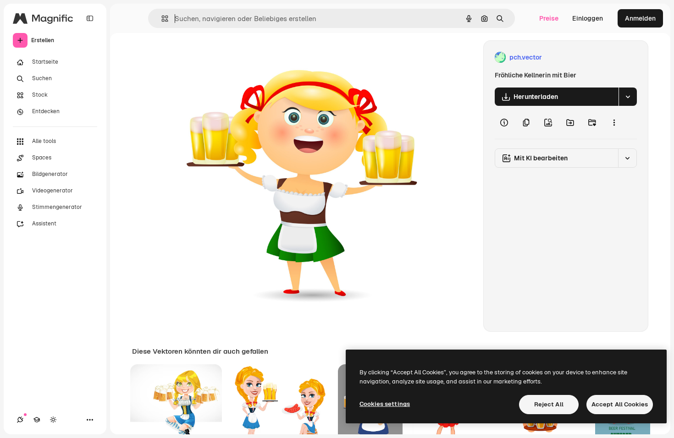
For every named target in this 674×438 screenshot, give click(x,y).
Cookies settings (384, 404)
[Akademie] (36, 419)
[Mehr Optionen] (614, 122)
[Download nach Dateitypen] (628, 97)
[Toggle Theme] (53, 419)
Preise (548, 18)
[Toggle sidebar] (90, 18)
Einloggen (587, 18)
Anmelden (640, 18)
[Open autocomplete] (161, 18)
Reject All (549, 404)
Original (217, 57)
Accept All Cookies (619, 404)
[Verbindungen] (20, 419)
